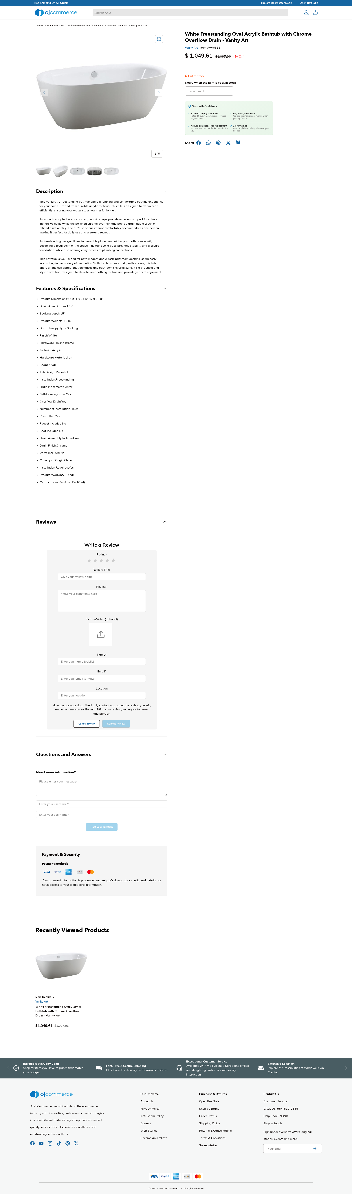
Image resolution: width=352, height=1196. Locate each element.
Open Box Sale (209, 1101)
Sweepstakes (208, 1145)
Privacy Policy (150, 1108)
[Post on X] (228, 142)
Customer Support (276, 1101)
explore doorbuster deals (276, 3)
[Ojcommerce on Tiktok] (59, 1141)
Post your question (102, 827)
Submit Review (116, 723)
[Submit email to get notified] (226, 91)
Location (102, 688)
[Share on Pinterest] (218, 142)
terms (144, 709)
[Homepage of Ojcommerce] (56, 12)
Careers (145, 1123)
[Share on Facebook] (199, 142)
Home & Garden (55, 25)
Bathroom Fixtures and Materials (110, 25)
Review (101, 586)
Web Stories (148, 1130)
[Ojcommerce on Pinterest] (68, 1141)
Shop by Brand (209, 1108)
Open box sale (309, 3)
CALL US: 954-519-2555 (280, 1108)
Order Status (208, 1116)
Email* (101, 671)
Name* (102, 654)
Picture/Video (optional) (102, 619)
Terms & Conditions (212, 1138)
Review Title (101, 569)
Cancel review (86, 723)
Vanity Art (191, 47)
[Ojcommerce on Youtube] (41, 1141)
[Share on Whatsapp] (208, 142)
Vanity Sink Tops (139, 25)
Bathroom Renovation (79, 25)
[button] (89, 560)
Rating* (101, 554)
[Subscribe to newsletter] (315, 1148)
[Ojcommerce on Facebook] (32, 1141)
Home (40, 25)
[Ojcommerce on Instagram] (50, 1141)
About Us (146, 1101)
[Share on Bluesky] (238, 142)
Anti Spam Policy (152, 1116)
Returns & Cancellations (215, 1130)
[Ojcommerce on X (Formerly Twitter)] (76, 1141)
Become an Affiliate (153, 1138)
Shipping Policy (209, 1123)
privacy (104, 713)
